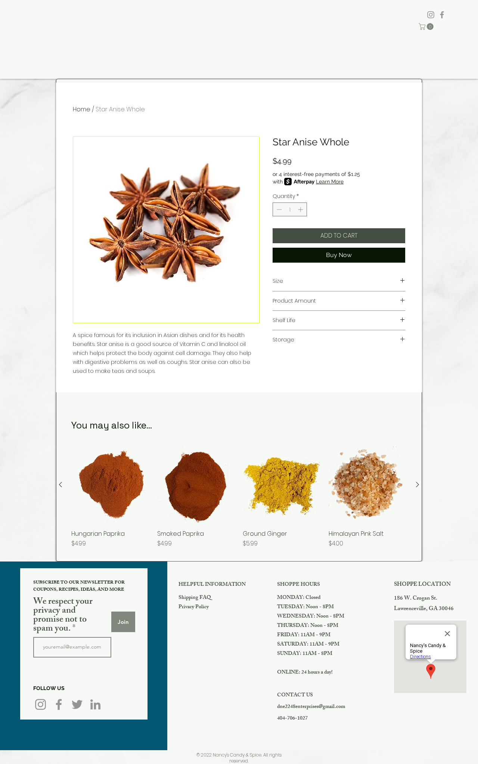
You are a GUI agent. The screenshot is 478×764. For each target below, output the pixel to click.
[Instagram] (430, 14)
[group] (239, 505)
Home (81, 109)
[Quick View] (110, 485)
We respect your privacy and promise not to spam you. (63, 616)
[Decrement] (278, 209)
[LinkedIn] (95, 704)
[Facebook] (442, 14)
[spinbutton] (290, 209)
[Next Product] (417, 484)
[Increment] (301, 209)
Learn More (330, 182)
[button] (427, 26)
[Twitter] (77, 704)
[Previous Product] (60, 484)
